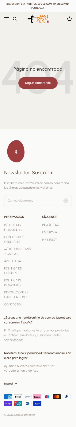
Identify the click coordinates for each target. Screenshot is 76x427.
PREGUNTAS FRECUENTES (13, 227)
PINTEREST (49, 240)
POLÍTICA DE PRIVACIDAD (13, 283)
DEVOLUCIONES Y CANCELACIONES (16, 295)
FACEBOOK (49, 232)
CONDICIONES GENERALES (14, 239)
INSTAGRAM (50, 225)
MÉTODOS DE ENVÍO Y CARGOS (18, 251)
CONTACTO (12, 304)
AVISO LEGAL (13, 261)
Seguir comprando (38, 83)
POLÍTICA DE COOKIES (13, 271)
